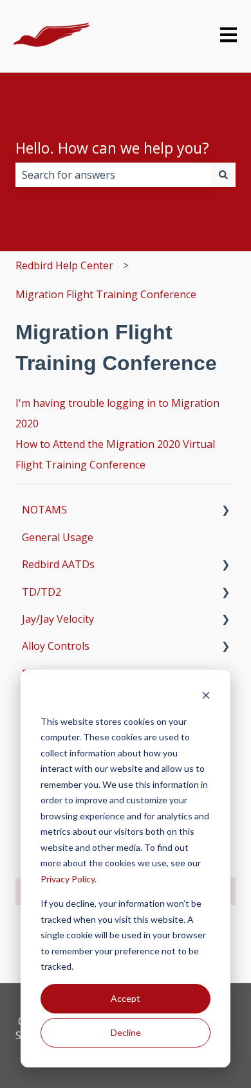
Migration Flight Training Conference (105, 294)
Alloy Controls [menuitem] (55, 646)
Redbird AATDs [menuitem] (58, 564)
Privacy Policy (68, 878)
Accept (125, 998)
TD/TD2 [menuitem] (41, 592)
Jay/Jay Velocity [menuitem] (58, 619)
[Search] (223, 175)
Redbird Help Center (64, 265)
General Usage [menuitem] (57, 537)
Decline (126, 1032)
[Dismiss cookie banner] (205, 697)
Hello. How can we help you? (112, 148)
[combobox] (113, 175)
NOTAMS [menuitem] (44, 510)
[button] (225, 510)
